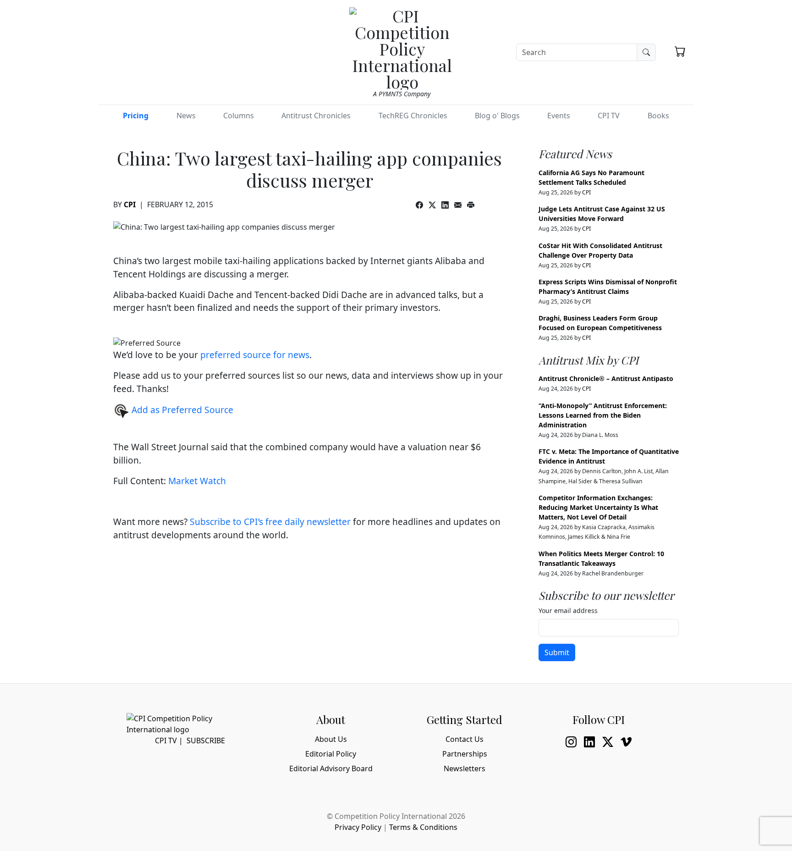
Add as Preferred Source (181, 409)
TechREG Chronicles (413, 116)
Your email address (568, 610)
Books (658, 116)
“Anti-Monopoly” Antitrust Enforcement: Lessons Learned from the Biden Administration (603, 415)
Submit (556, 652)
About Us (331, 739)
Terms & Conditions (423, 827)
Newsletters (464, 768)
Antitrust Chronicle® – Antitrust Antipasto (606, 378)
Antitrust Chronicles (316, 116)
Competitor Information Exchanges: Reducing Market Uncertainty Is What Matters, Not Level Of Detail (598, 507)
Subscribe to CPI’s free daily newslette (268, 521)
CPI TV (609, 116)
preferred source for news (254, 354)
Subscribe (206, 740)
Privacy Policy (358, 827)
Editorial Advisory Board (331, 768)
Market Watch (197, 481)
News (186, 116)
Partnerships (464, 754)
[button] (680, 51)
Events (558, 116)
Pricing (135, 116)
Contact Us (465, 739)
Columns (238, 116)
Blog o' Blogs (497, 116)
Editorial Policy (330, 754)
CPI (130, 204)
